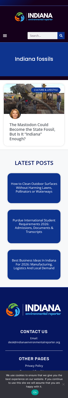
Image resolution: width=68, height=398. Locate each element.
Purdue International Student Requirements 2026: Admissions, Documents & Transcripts (34, 226)
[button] (5, 35)
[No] (63, 384)
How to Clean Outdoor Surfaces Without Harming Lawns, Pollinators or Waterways (34, 187)
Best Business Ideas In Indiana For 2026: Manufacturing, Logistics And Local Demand (34, 264)
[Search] (61, 35)
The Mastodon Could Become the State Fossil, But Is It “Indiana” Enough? (32, 132)
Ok (35, 392)
